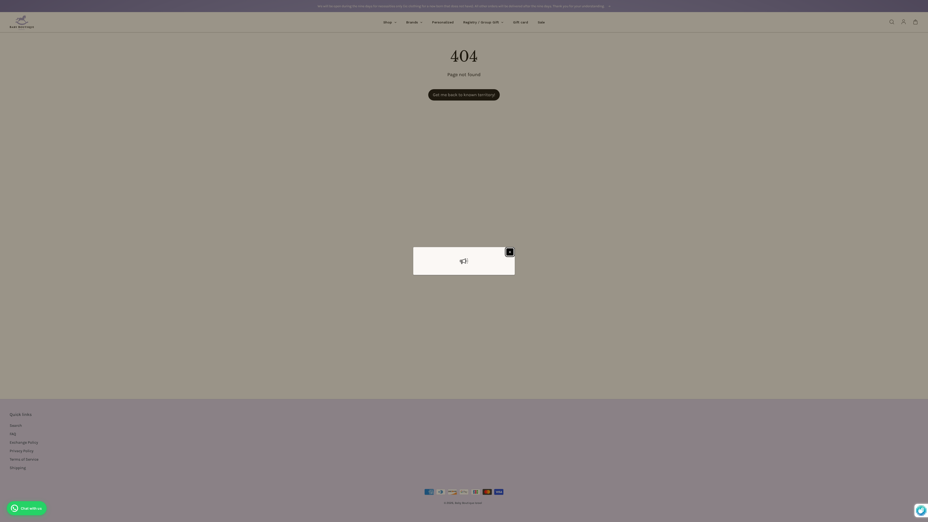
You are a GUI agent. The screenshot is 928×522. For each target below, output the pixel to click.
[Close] (510, 252)
